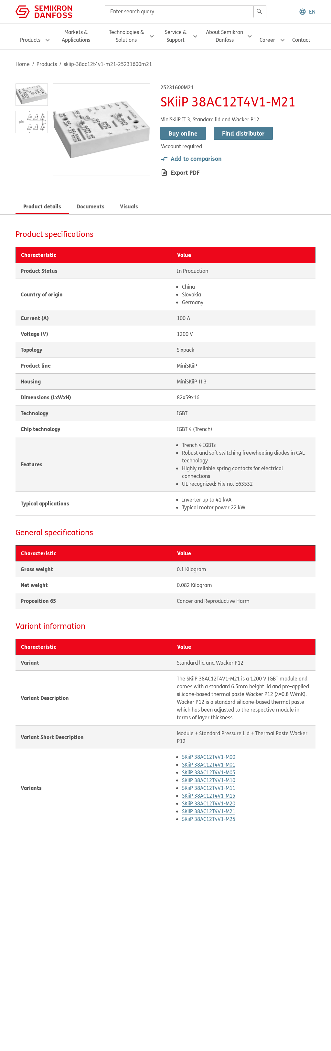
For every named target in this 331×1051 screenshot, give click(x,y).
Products (47, 64)
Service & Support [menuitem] (176, 35)
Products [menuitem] (30, 39)
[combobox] (185, 11)
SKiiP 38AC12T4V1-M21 (208, 811)
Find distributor (243, 133)
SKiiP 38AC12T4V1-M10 (208, 780)
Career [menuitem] (267, 39)
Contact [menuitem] (301, 39)
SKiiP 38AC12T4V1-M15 (208, 795)
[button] (307, 12)
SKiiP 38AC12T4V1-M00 (208, 756)
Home (23, 64)
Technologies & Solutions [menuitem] (126, 35)
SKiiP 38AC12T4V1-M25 (208, 819)
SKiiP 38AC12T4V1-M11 (208, 787)
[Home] (44, 11)
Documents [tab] (90, 206)
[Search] (259, 12)
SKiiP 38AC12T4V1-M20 (208, 803)
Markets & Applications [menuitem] (76, 35)
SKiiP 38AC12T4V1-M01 (208, 764)
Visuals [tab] (129, 206)
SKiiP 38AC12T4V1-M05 (208, 772)
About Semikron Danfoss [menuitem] (224, 35)
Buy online (183, 133)
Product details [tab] (42, 206)
